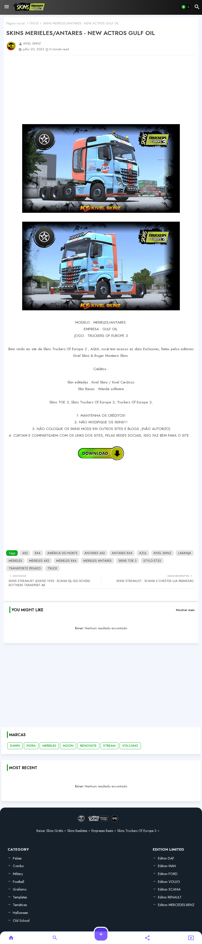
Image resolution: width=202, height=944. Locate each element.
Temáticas (20, 904)
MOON (68, 745)
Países (17, 858)
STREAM (109, 745)
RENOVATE (88, 745)
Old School (21, 920)
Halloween (20, 912)
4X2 (25, 553)
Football (18, 881)
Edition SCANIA (169, 889)
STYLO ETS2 (152, 560)
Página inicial (15, 23)
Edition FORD (168, 873)
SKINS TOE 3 (127, 560)
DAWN (15, 745)
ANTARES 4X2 (94, 553)
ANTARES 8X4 (122, 553)
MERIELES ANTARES (97, 560)
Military (18, 873)
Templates (20, 897)
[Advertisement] (101, 89)
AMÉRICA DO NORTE (62, 553)
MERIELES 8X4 (66, 560)
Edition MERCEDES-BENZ (176, 904)
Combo (18, 865)
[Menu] (6, 6)
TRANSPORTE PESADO (25, 568)
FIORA (31, 745)
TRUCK (34, 23)
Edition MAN (167, 865)
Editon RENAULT (170, 897)
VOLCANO (130, 745)
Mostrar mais (185, 610)
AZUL (143, 553)
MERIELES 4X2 (39, 560)
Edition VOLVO (169, 881)
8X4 (37, 553)
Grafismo (19, 889)
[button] (186, 6)
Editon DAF (166, 858)
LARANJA (184, 553)
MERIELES (15, 560)
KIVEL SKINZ (162, 553)
